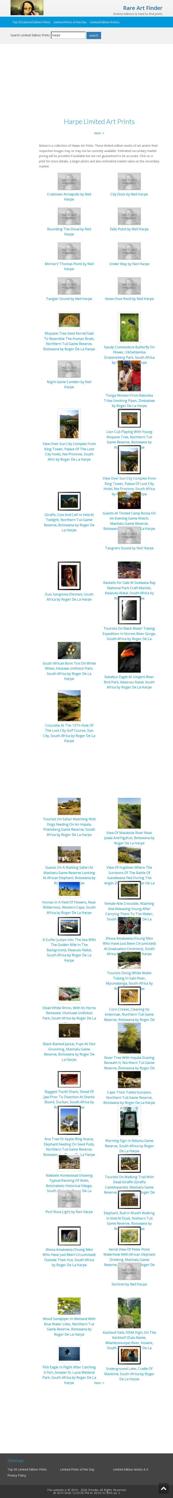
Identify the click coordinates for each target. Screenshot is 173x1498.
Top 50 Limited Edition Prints (31, 22)
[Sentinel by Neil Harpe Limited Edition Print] (129, 1271)
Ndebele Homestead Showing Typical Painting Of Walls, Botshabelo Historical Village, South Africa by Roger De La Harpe (69, 1185)
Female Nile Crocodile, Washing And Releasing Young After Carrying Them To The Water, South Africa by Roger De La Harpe (129, 914)
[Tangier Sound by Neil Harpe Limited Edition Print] (69, 286)
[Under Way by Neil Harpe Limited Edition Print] (129, 251)
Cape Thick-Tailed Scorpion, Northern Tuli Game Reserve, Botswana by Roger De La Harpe (129, 1097)
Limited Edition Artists (104, 22)
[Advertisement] (86, 81)
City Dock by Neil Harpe (129, 194)
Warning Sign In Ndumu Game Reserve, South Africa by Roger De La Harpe (129, 1145)
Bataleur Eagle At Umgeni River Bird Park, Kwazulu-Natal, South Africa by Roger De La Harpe (129, 681)
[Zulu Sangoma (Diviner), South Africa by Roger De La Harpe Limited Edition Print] (69, 575)
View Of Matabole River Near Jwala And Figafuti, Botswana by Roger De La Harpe (129, 837)
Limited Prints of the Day (70, 22)
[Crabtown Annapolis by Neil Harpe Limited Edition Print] (69, 181)
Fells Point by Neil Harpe (129, 229)
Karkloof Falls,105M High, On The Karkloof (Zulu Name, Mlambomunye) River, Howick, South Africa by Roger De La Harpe (129, 1343)
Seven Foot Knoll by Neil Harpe (129, 298)
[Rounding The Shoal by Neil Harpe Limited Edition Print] (69, 216)
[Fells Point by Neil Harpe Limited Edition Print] (129, 216)
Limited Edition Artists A (129, 1469)
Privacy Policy (16, 1475)
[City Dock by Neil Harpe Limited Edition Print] (129, 181)
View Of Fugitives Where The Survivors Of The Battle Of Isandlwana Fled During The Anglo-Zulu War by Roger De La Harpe (129, 877)
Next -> (99, 133)
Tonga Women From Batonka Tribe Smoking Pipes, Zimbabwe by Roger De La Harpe (129, 400)
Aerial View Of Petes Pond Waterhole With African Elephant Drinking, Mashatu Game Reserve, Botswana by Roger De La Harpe (129, 1259)
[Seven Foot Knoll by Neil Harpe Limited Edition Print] (129, 286)
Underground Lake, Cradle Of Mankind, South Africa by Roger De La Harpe (129, 1373)
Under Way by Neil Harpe (129, 264)
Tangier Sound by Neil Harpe (69, 298)
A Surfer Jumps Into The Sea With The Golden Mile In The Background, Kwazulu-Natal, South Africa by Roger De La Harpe (69, 950)
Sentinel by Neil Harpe (129, 1284)
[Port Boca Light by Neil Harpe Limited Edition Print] (69, 1199)
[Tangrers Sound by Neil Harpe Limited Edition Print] (129, 535)
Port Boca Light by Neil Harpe (69, 1211)
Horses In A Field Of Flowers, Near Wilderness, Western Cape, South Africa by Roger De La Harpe (69, 907)
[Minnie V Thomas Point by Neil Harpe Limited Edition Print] (69, 251)
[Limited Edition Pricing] (27, 7)
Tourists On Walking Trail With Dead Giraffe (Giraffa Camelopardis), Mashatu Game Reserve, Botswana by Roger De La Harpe (129, 1187)
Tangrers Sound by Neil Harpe (129, 548)
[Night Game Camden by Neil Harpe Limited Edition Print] (69, 369)
